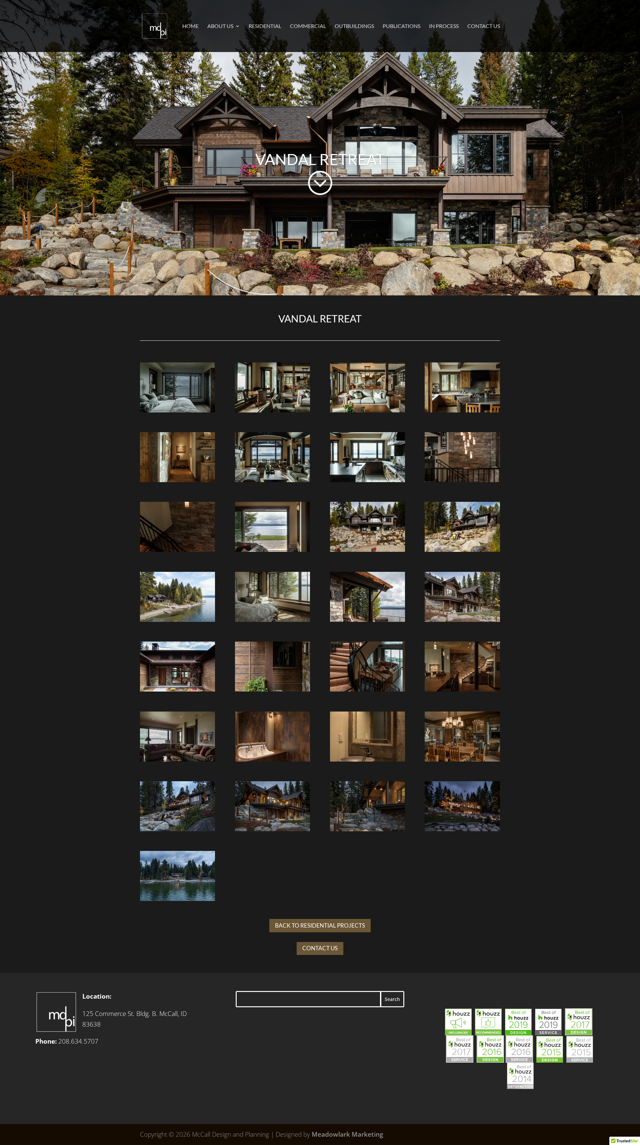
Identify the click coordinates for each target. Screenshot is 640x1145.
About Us (220, 26)
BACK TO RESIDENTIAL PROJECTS (320, 925)
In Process (444, 26)
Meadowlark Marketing (347, 1134)
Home (190, 26)
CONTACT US (320, 948)
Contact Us (483, 26)
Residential (265, 26)
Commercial (308, 26)
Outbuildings (354, 26)
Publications (401, 26)
